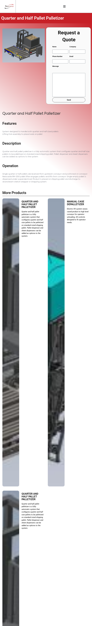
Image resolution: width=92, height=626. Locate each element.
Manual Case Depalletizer (76, 203)
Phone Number (57, 56)
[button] (64, 6)
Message (55, 66)
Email (71, 56)
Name (54, 47)
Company (72, 47)
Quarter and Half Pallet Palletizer (30, 204)
